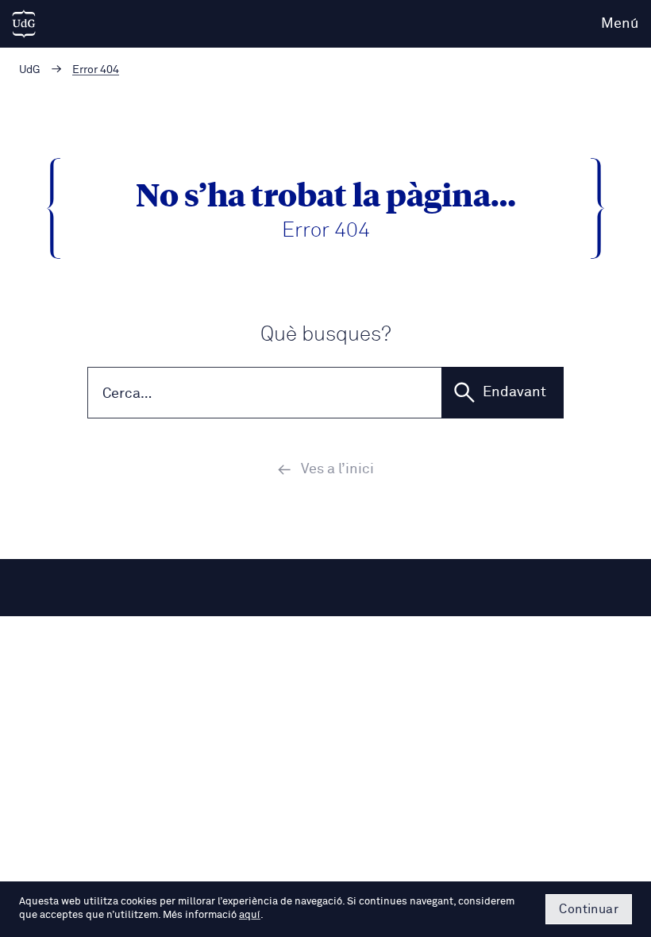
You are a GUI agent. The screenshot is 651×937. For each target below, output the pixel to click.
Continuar (588, 909)
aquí (249, 915)
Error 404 (95, 69)
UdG (29, 69)
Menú (619, 24)
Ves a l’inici (337, 469)
